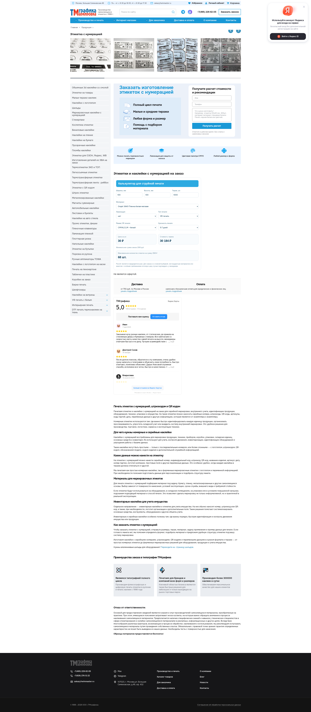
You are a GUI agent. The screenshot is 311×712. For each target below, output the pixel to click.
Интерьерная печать (82, 305)
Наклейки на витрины (83, 295)
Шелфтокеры (79, 289)
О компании (209, 20)
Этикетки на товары (82, 92)
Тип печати (162, 212)
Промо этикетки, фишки (84, 223)
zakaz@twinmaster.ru (162, 3)
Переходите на (168, 547)
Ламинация (120, 212)
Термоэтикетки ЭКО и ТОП (86, 167)
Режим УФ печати (123, 223)
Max (119, 671)
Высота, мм (148, 190)
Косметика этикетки (82, 125)
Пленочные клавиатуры (84, 228)
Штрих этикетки (80, 192)
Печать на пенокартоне (84, 269)
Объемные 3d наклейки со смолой (90, 87)
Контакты (231, 20)
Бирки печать (79, 284)
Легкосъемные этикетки (84, 172)
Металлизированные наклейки (88, 198)
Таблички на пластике (83, 274)
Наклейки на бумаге (82, 140)
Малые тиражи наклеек (84, 97)
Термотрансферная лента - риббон (90, 182)
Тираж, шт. (176, 190)
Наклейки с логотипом (84, 103)
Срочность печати (165, 223)
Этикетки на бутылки (83, 249)
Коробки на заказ (81, 279)
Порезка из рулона (82, 254)
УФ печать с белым (82, 300)
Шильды (76, 108)
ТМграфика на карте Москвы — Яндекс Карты (147, 392)
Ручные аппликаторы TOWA (86, 259)
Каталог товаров (165, 677)
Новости (204, 682)
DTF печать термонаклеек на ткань (87, 311)
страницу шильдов (184, 547)
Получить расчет (212, 126)
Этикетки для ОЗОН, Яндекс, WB (89, 155)
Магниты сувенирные (83, 203)
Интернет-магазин (126, 20)
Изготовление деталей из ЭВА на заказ (89, 161)
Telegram (122, 676)
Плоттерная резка (81, 238)
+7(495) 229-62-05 (206, 12)
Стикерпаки (78, 119)
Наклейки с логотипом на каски (88, 264)
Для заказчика (157, 20)
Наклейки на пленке (82, 135)
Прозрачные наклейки (83, 145)
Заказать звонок (230, 12)
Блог (202, 677)
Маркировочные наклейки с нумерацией (86, 114)
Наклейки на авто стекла (85, 218)
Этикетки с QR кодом (83, 187)
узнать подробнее (129, 291)
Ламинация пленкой (82, 233)
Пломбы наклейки (81, 150)
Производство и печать (91, 20)
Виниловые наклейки (83, 130)
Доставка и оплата (184, 20)
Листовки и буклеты (82, 213)
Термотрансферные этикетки (87, 177)
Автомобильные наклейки (85, 208)
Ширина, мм (121, 190)
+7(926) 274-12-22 (82, 675)
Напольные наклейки (83, 244)
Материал (120, 202)
